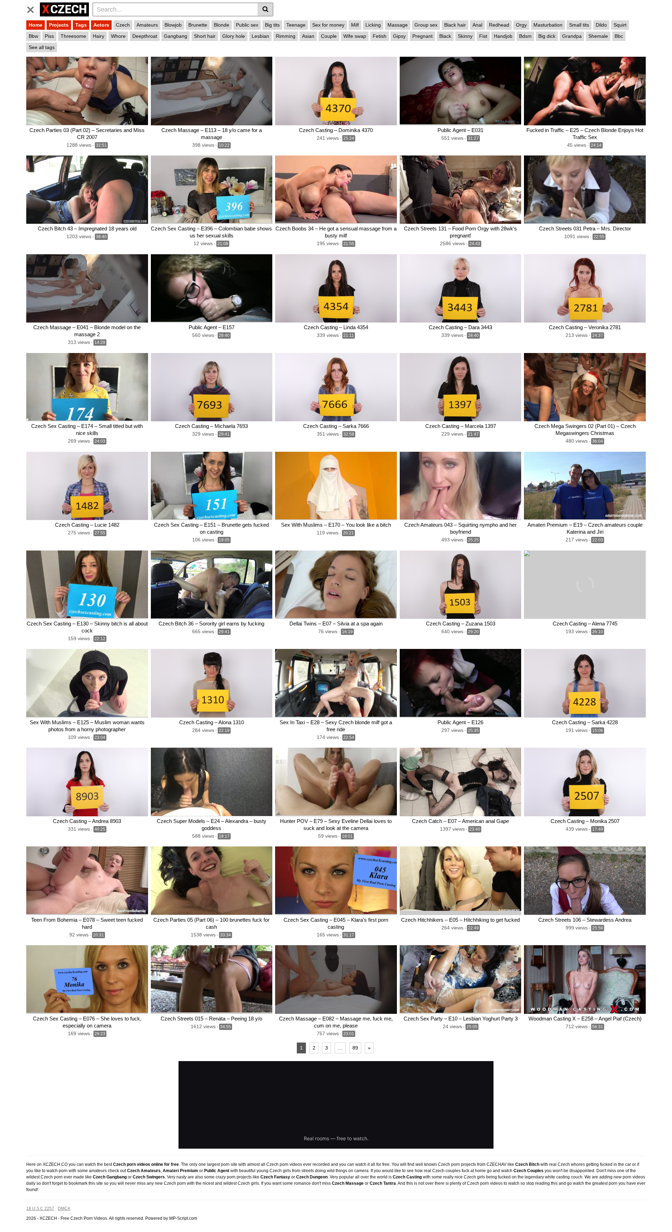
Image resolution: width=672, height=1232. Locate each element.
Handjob (503, 36)
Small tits (579, 25)
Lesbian (260, 36)
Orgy (521, 25)
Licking (373, 25)
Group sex (426, 25)
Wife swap (354, 36)
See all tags (42, 47)
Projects (59, 25)
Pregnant (422, 36)
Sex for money (328, 25)
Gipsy (399, 36)
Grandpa (572, 36)
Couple (329, 36)
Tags (81, 25)
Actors (101, 25)
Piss (49, 36)
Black (445, 36)
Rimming (285, 36)
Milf (355, 25)
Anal (477, 25)
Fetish (379, 36)
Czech (123, 25)
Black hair (455, 25)
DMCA (64, 1208)
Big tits (272, 25)
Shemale (598, 36)
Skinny (465, 36)
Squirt (620, 25)
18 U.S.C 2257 (40, 1208)
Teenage (296, 25)
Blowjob (173, 25)
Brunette (197, 25)
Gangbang (175, 36)
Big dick (546, 36)
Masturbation (547, 25)
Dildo (601, 25)
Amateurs (147, 25)
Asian (308, 36)
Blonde (221, 25)
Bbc (619, 36)
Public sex (247, 25)
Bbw (33, 36)
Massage (397, 25)
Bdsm (525, 36)
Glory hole (233, 36)
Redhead (499, 25)
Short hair (205, 36)
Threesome (73, 36)
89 (355, 1048)
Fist (483, 36)
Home (35, 25)
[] (265, 9)
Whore (118, 36)
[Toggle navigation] (33, 8)
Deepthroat (144, 36)
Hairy (98, 36)
